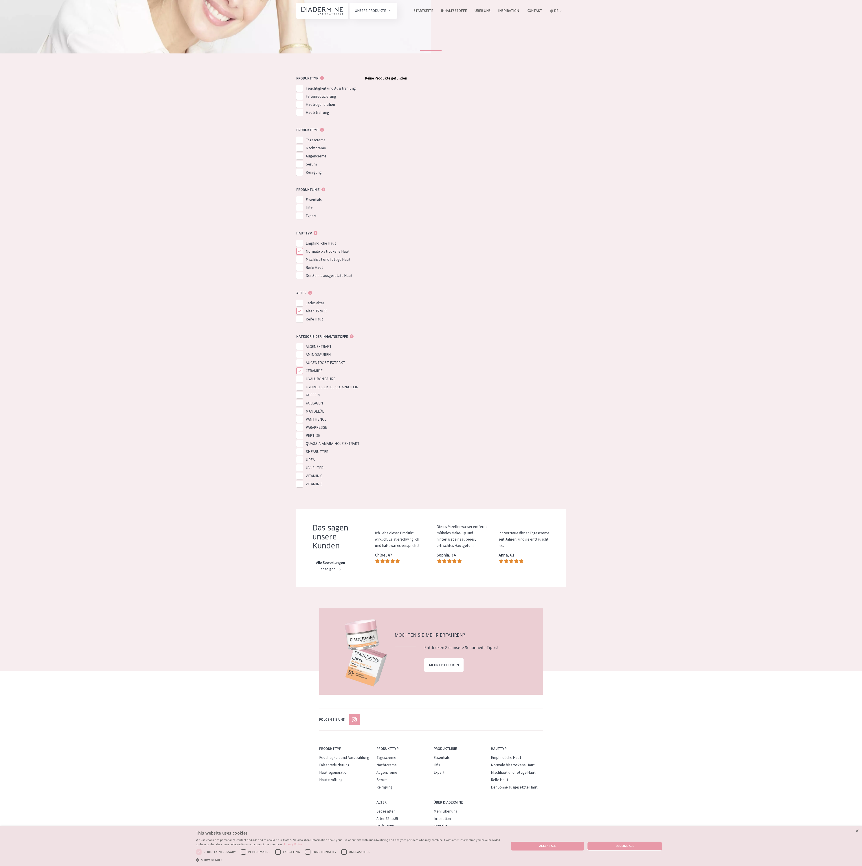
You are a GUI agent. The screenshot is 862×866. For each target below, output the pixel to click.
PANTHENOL (316, 419)
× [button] (857, 831)
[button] (348, 860)
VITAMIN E (314, 484)
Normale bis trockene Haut (328, 251)
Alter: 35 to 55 (316, 311)
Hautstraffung (317, 112)
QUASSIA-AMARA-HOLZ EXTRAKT (332, 443)
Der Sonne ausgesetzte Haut (329, 275)
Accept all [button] (547, 846)
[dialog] (431, 846)
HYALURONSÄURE (320, 378)
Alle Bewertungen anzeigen (330, 565)
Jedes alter (315, 302)
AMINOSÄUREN (318, 354)
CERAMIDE (314, 370)
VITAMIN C (314, 475)
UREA (310, 459)
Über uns (482, 11)
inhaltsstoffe (454, 11)
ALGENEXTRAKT (319, 346)
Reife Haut (314, 267)
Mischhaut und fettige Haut (328, 259)
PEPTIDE (313, 435)
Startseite (423, 11)
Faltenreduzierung (321, 96)
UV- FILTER (314, 467)
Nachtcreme (316, 148)
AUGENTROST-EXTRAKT (325, 362)
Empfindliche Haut (321, 243)
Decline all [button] (625, 846)
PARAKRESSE (316, 427)
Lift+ (309, 207)
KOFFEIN (313, 395)
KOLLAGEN (314, 403)
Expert (311, 215)
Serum (311, 164)
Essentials (314, 199)
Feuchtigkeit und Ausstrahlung (331, 88)
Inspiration (508, 11)
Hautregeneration (320, 104)
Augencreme (316, 156)
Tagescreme (315, 139)
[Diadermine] (322, 11)
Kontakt (534, 11)
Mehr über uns (445, 811)
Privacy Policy (293, 844)
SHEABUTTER (317, 451)
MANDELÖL (315, 411)
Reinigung (314, 172)
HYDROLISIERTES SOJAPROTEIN (332, 386)
